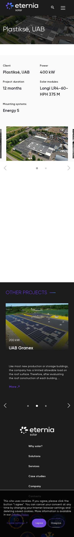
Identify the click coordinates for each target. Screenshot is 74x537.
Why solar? (35, 446)
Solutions (34, 456)
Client (7, 65)
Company (34, 486)
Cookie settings (16, 523)
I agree (39, 523)
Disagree (56, 523)
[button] (5, 168)
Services (33, 466)
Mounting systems (14, 104)
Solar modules (49, 81)
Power (44, 65)
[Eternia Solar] (22, 8)
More (13, 386)
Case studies (37, 476)
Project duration (13, 81)
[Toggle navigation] (63, 8)
